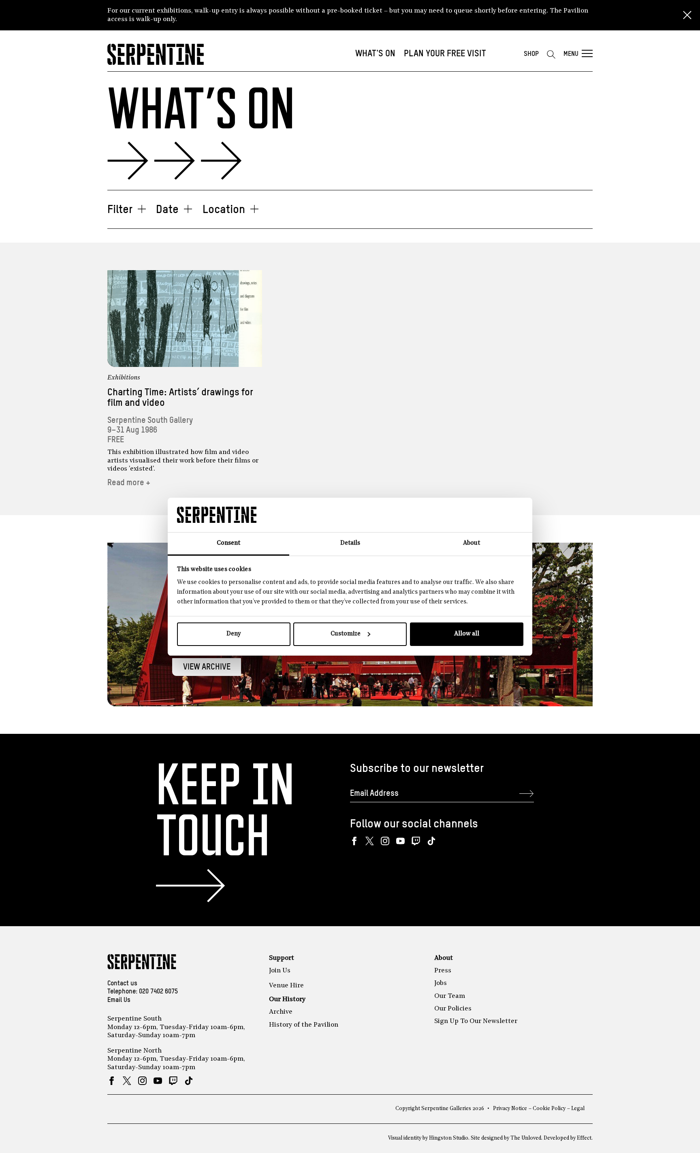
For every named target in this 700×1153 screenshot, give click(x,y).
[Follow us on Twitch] (416, 841)
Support (281, 958)
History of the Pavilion (303, 1025)
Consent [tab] (228, 543)
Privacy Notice (510, 1108)
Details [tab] (350, 543)
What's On (375, 53)
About (443, 958)
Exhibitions (123, 378)
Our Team (449, 996)
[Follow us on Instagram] (385, 841)
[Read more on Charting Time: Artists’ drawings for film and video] (184, 318)
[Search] (551, 54)
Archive (280, 1012)
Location (224, 209)
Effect (584, 1138)
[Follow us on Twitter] (369, 841)
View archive (206, 667)
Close (687, 15)
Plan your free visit (445, 53)
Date (167, 209)
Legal (578, 1108)
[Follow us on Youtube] (400, 841)
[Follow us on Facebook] (354, 841)
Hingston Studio (448, 1138)
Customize (346, 634)
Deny (233, 634)
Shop (531, 54)
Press (442, 971)
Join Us (279, 971)
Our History (287, 999)
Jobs (440, 983)
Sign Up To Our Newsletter (475, 1021)
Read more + (128, 483)
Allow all (466, 634)
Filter (119, 209)
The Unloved (525, 1138)
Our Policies (453, 1009)
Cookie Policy (549, 1108)
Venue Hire (286, 986)
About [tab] (471, 543)
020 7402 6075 (158, 992)
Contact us (122, 983)
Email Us (118, 1000)
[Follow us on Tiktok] (431, 841)
